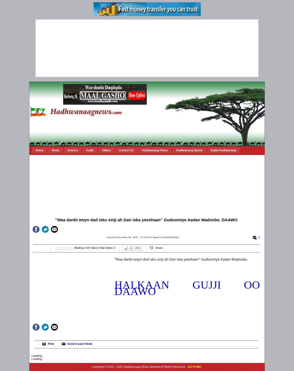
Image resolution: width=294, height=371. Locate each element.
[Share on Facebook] (36, 229)
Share (159, 248)
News (156, 237)
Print (51, 344)
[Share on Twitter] (45, 229)
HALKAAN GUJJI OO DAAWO (187, 288)
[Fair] (60, 248)
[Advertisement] (147, 48)
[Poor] (56, 248)
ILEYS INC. (195, 366)
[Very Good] (67, 248)
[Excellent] (71, 248)
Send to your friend (79, 344)
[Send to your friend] (54, 229)
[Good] (64, 248)
